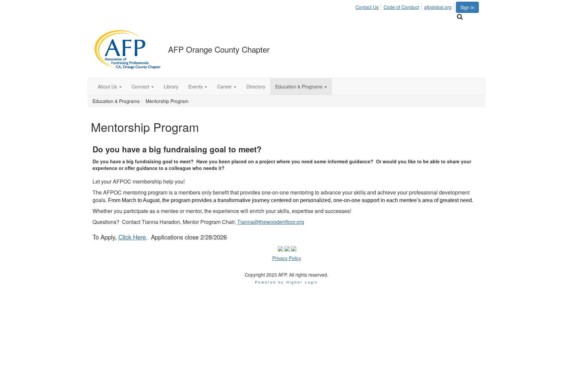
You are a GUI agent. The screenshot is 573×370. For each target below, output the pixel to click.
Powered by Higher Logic (286, 282)
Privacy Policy (286, 258)
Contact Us (367, 7)
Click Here (132, 237)
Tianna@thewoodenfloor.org (270, 222)
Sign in (467, 7)
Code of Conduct (401, 7)
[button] (110, 86)
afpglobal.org (438, 7)
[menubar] (405, 6)
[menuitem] (369, 6)
